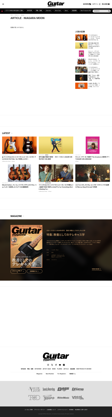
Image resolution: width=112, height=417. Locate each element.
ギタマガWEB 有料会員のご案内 (14, 10)
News (66, 10)
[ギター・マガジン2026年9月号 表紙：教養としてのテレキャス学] (26, 267)
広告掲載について (51, 409)
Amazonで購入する (18, 271)
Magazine (17, 216)
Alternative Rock (7, 161)
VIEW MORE (97, 269)
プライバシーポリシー (39, 409)
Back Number (50, 373)
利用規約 (71, 409)
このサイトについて (62, 409)
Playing (59, 369)
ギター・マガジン (14, 15)
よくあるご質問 (29, 409)
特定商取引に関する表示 (81, 409)
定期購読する (34, 271)
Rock (13, 161)
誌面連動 (74, 10)
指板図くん (72, 373)
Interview (48, 10)
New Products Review (87, 10)
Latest (7, 133)
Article (22, 15)
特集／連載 (39, 10)
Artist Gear (58, 10)
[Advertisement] (56, 304)
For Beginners (61, 373)
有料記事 (29, 10)
